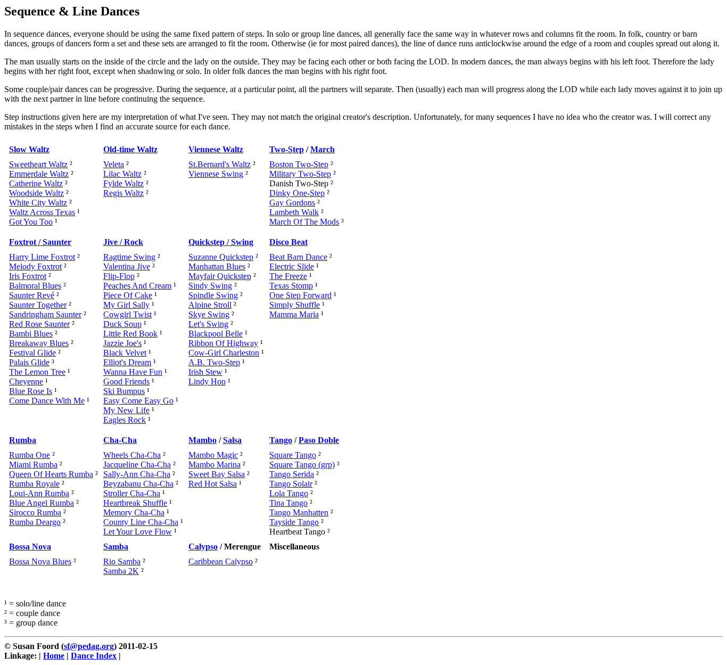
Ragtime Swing (129, 256)
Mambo (202, 440)
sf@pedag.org (89, 646)
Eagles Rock (124, 419)
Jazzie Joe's (122, 343)
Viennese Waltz (215, 149)
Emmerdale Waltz (39, 173)
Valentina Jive (126, 266)
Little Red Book (130, 333)
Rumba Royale (34, 483)
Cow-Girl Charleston (223, 352)
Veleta (113, 164)
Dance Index (94, 655)
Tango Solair (290, 483)
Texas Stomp (291, 285)
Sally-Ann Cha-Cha (136, 474)
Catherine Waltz (36, 183)
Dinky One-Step (297, 193)
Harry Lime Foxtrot (42, 256)
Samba (115, 546)
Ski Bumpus (124, 391)
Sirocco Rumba (35, 512)
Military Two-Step (300, 173)
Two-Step (286, 149)
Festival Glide (32, 352)
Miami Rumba (33, 464)
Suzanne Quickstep (220, 256)
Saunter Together (38, 304)
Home (53, 655)
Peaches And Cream (137, 285)
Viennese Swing (215, 173)
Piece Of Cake (127, 295)
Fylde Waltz (123, 183)
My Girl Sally (126, 304)
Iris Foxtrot (27, 276)
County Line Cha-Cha (140, 522)
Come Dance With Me (47, 400)
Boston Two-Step (298, 164)
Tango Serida (291, 474)
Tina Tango (288, 502)
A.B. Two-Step (214, 362)
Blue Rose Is (30, 391)
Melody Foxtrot (35, 266)
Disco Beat (288, 242)
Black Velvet (124, 352)
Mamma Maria (294, 314)
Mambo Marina (214, 464)
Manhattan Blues (216, 266)
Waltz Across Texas (42, 212)
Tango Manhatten (298, 512)
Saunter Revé (31, 295)
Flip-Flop (119, 276)
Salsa (232, 440)
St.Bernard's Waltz (219, 164)
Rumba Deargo (35, 522)
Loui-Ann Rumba (39, 493)
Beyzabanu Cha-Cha (138, 483)
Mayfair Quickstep (219, 276)
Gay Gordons (292, 202)
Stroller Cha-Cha (131, 493)
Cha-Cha (120, 440)
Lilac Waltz (122, 173)
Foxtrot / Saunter (40, 242)
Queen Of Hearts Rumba (51, 474)
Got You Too (31, 221)
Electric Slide (291, 266)
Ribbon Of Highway (223, 343)
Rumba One (29, 454)
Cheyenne (26, 381)
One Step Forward (300, 295)
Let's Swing (208, 324)
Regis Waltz (123, 193)
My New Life (126, 410)
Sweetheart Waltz (38, 164)
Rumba (22, 440)
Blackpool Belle (215, 333)
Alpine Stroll (210, 304)
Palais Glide (29, 362)
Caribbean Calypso (220, 561)
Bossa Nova (30, 546)
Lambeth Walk (294, 212)
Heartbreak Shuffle (135, 502)
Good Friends (126, 381)
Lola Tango (288, 493)
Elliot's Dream (127, 362)
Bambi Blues (31, 333)
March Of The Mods (304, 221)
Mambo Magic (213, 454)
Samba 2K (121, 571)
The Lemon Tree (37, 371)
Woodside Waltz (36, 193)
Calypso (203, 546)
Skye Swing (208, 314)
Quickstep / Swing (220, 242)
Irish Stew (205, 371)
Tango (280, 440)
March (322, 149)
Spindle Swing (213, 295)
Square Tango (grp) (302, 464)
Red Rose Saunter (39, 324)
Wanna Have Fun (132, 371)
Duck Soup (122, 324)
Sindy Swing (210, 285)
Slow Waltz (29, 149)
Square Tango (292, 454)
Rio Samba (122, 561)
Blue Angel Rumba (41, 502)
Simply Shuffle (294, 304)
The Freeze (288, 276)
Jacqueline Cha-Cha (137, 464)
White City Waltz (38, 202)
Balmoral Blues (35, 285)
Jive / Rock (123, 242)
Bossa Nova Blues (40, 561)
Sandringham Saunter (45, 314)
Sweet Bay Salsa (216, 474)
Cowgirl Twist (127, 314)
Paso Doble (319, 440)
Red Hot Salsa (212, 483)
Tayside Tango (294, 522)
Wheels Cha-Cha (132, 454)
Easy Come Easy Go (138, 400)
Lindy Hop (207, 381)
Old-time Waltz (130, 149)
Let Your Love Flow (137, 531)
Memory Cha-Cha (133, 512)
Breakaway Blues (39, 343)
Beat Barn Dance (298, 256)
